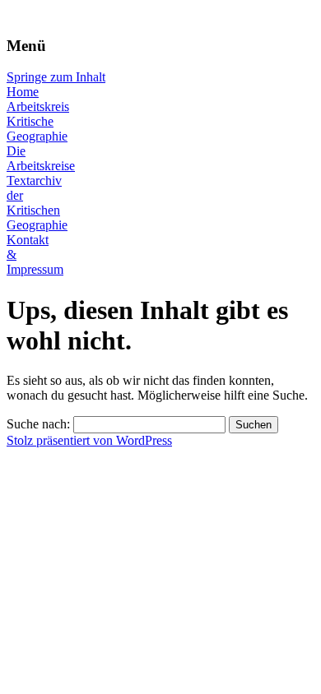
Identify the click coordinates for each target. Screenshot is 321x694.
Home (23, 92)
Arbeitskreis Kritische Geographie (38, 121)
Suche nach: (38, 424)
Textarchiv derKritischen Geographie (37, 203)
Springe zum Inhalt (56, 77)
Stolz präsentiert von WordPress (89, 440)
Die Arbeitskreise (41, 158)
